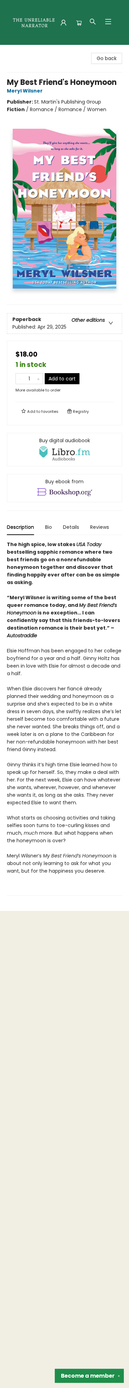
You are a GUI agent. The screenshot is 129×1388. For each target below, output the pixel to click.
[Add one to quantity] (38, 378)
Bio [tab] (48, 527)
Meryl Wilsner (25, 90)
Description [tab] (20, 527)
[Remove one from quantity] (20, 378)
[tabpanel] (64, 718)
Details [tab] (71, 527)
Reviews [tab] (99, 527)
